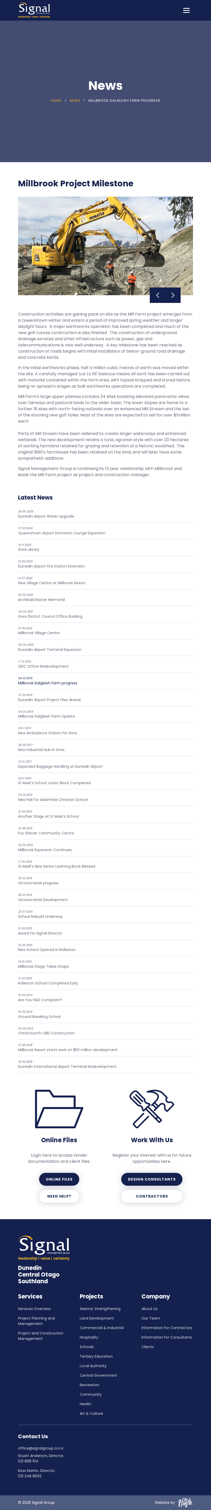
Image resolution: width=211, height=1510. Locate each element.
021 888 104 (28, 1461)
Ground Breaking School (39, 1014)
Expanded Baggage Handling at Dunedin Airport (60, 764)
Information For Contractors (167, 1327)
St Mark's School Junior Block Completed (54, 781)
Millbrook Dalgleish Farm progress (47, 681)
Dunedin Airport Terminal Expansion (50, 647)
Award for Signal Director (40, 931)
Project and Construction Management (40, 1336)
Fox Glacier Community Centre (46, 831)
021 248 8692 (29, 1476)
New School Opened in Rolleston (47, 948)
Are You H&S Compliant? (40, 997)
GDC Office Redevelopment (43, 664)
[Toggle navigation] (186, 10)
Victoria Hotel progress (38, 881)
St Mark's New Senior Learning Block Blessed (56, 864)
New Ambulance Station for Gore (47, 731)
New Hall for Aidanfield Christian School (53, 797)
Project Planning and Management (36, 1321)
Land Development (97, 1318)
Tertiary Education (96, 1356)
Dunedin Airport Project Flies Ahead (49, 697)
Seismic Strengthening (100, 1308)
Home (57, 100)
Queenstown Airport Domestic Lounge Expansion (62, 531)
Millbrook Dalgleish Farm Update (46, 714)
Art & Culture (91, 1413)
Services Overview (34, 1308)
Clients (148, 1346)
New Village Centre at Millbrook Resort (51, 581)
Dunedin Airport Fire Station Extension (51, 564)
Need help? (59, 1196)
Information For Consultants (167, 1337)
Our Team (151, 1318)
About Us (149, 1308)
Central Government (98, 1375)
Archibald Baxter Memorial (41, 597)
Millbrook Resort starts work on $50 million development (68, 1047)
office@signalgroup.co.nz (41, 1448)
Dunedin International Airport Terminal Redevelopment (67, 1064)
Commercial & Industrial (102, 1327)
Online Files (59, 1179)
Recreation (89, 1384)
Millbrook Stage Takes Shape (43, 964)
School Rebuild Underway (40, 914)
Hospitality (89, 1337)
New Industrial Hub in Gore (41, 747)
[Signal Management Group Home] (34, 10)
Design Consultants (152, 1179)
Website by (165, 1502)
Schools (87, 1346)
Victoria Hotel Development (43, 897)
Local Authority (93, 1365)
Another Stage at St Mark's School (48, 814)
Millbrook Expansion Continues (45, 847)
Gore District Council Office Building (50, 614)
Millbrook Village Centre (39, 631)
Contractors (152, 1196)
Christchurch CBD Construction (46, 1031)
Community (91, 1394)
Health (85, 1404)
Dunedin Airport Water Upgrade (46, 514)
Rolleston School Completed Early (48, 981)
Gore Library (28, 547)
